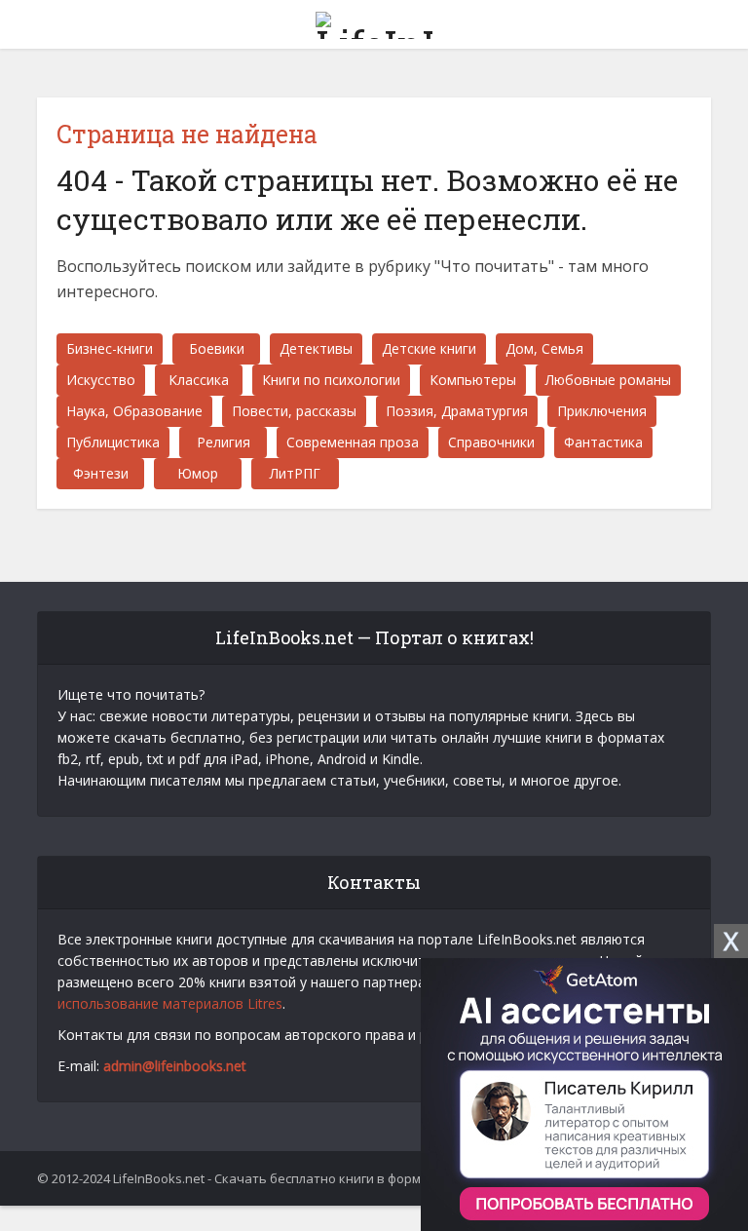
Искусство (100, 379)
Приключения (602, 411)
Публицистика (113, 442)
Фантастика (603, 442)
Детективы (316, 348)
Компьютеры (473, 379)
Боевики (216, 348)
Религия (223, 442)
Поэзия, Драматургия (457, 411)
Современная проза (352, 442)
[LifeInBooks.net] (374, 21)
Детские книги (429, 348)
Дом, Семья (544, 348)
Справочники (491, 442)
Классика (198, 379)
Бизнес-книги (109, 348)
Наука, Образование (134, 411)
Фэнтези (101, 473)
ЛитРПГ (295, 473)
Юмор (197, 473)
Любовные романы (608, 379)
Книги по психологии (331, 379)
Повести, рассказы (294, 411)
